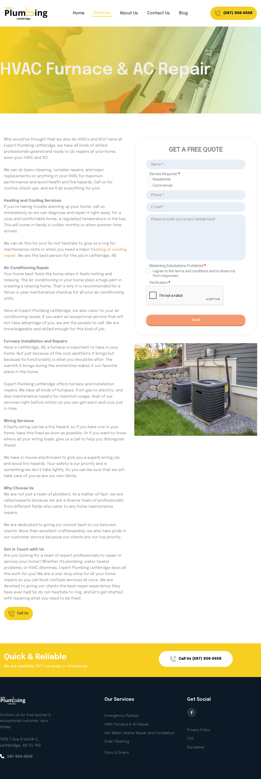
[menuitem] (79, 13)
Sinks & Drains (117, 753)
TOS (190, 738)
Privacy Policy (198, 730)
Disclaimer (196, 747)
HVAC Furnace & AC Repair (127, 724)
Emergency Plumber (122, 716)
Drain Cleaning (117, 741)
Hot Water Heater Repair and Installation (140, 733)
